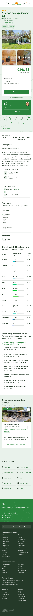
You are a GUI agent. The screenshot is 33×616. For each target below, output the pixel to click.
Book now (16, 92)
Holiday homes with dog (9, 582)
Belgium (4, 573)
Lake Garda (5, 541)
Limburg (4, 548)
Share (5, 26)
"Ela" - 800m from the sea (12, 424)
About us (4, 592)
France (4, 566)
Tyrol (3, 543)
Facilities (14, 137)
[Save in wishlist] (28, 409)
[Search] (8, 3)
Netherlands (6, 564)
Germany (21, 564)
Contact (4, 596)
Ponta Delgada (23, 552)
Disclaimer (21, 594)
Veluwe (4, 535)
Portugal (21, 573)
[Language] (29, 3)
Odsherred (15, 18)
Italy (3, 568)
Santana (21, 554)
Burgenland (5, 546)
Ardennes (5, 537)
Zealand (9, 18)
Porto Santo (22, 541)
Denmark (4, 18)
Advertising (5, 594)
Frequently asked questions (24, 138)
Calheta (20, 535)
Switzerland (22, 570)
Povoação (21, 546)
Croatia (20, 566)
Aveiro (20, 537)
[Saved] (25, 3)
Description (6, 137)
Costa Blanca (6, 539)
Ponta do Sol (22, 539)
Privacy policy (22, 600)
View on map (9, 22)
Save (12, 26)
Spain (3, 570)
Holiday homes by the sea (10, 584)
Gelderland (5, 552)
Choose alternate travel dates (16, 444)
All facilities (8, 128)
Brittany (4, 550)
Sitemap (4, 598)
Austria (20, 568)
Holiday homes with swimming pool (12, 580)
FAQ (19, 592)
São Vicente (6, 556)
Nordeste (21, 543)
